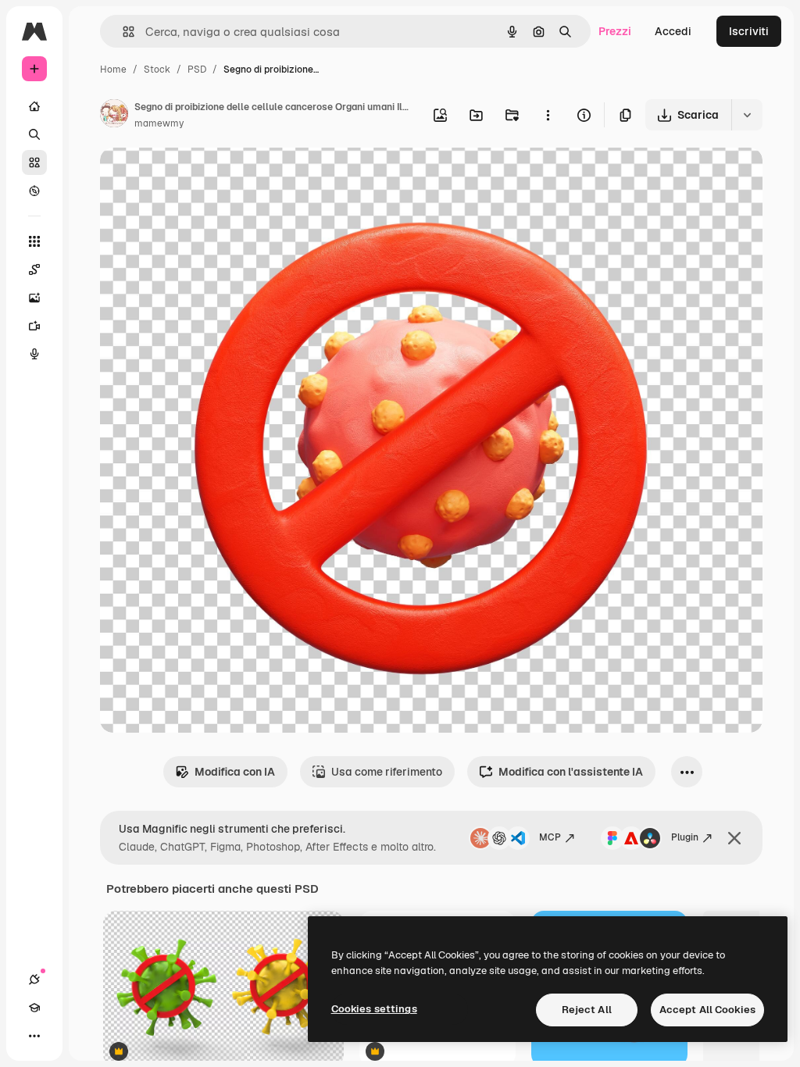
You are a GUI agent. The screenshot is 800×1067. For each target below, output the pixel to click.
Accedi (673, 31)
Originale (203, 177)
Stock (157, 69)
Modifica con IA (235, 772)
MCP (550, 837)
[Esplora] (34, 190)
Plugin (684, 837)
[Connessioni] (34, 979)
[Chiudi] (734, 838)
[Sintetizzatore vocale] (34, 353)
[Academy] (34, 1007)
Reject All (587, 1009)
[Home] (34, 106)
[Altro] (34, 1035)
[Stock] (34, 162)
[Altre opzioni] (547, 114)
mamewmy (159, 123)
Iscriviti (749, 31)
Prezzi (614, 31)
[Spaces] (34, 269)
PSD (197, 69)
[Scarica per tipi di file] (746, 114)
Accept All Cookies (707, 1009)
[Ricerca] (34, 134)
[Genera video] (34, 325)
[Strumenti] (34, 241)
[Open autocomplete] (122, 31)
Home (113, 69)
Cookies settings (374, 1008)
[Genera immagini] (34, 297)
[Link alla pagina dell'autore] (114, 115)
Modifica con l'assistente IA (570, 772)
